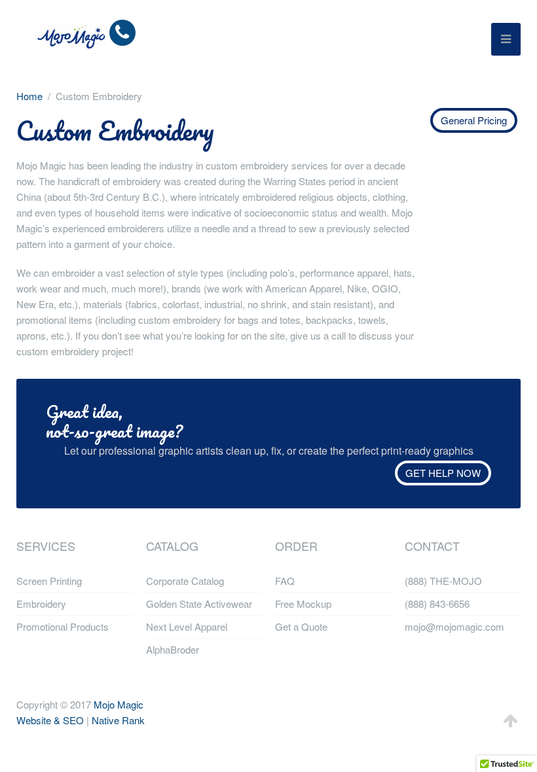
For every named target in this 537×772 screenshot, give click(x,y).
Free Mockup (303, 603)
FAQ (285, 581)
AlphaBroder (172, 649)
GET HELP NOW (443, 473)
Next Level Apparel (186, 626)
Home (29, 96)
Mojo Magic (118, 704)
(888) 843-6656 (437, 603)
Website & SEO (50, 720)
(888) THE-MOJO (443, 581)
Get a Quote (301, 626)
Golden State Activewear (199, 603)
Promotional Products (62, 626)
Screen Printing (49, 581)
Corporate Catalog (185, 581)
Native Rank (118, 720)
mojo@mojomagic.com (454, 626)
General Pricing (474, 120)
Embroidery (41, 603)
